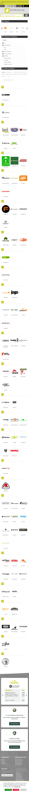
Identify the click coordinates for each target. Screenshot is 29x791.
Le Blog (6, 6)
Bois (5, 47)
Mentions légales (19, 779)
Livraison (3, 760)
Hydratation (6, 55)
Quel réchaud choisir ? (19, 760)
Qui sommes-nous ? (18, 759)
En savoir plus (14, 723)
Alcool (5, 49)
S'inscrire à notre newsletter (7, 775)
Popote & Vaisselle (7, 51)
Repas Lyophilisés (7, 58)
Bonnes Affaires (18, 764)
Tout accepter (8, 789)
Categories (4, 40)
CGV (23, 779)
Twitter (12, 6)
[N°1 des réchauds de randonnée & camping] (14, 10)
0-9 (4, 72)
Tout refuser (16, 789)
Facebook (9, 6)
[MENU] (26, 15)
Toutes (3, 72)
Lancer (22, 15)
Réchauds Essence (19, 774)
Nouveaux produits (7, 62)
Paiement (3, 759)
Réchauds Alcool (19, 776)
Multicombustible (7, 45)
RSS (14, 6)
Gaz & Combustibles (8, 53)
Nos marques (3, 763)
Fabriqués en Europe (8, 64)
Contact (2, 762)
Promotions (6, 60)
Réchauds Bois (18, 775)
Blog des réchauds (18, 762)
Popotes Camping (19, 777)
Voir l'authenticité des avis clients (16, 686)
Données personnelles (20, 780)
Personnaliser (23, 789)
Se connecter (21, 6)
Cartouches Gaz (19, 778)
